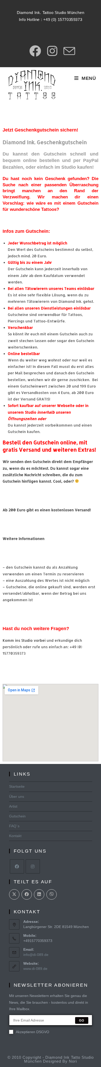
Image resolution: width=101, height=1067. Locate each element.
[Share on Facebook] (26, 894)
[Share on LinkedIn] (39, 894)
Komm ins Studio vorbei (24, 640)
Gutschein (17, 816)
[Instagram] (33, 866)
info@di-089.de (35, 955)
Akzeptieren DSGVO (32, 1032)
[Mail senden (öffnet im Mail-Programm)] (67, 51)
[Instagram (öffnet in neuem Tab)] (52, 51)
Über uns (16, 796)
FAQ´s (14, 826)
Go (81, 1020)
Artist (13, 806)
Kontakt (15, 836)
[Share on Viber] (51, 894)
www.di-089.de (35, 969)
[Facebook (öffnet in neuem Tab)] (35, 51)
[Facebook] (17, 866)
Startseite (17, 786)
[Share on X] (14, 894)
